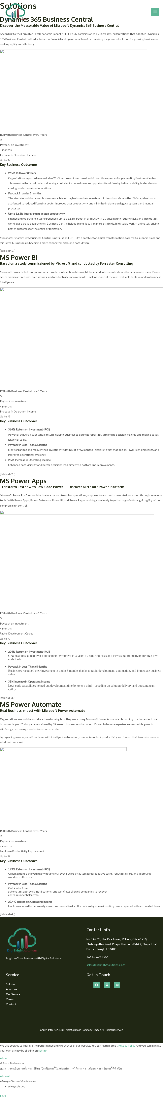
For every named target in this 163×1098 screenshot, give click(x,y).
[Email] (117, 985)
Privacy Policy (126, 1045)
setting (42, 1050)
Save (3, 1095)
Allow (3, 1058)
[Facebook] (96, 985)
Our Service (13, 994)
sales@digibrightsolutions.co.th (105, 964)
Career (10, 999)
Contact (11, 1004)
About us (11, 989)
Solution (11, 984)
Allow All (5, 1076)
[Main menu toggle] (155, 12)
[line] (107, 985)
